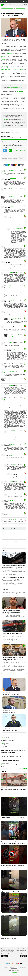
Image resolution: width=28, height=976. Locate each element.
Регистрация (14, 541)
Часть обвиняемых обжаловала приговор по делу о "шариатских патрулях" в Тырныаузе (13, 566)
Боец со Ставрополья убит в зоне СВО (11, 756)
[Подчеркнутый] (8, 528)
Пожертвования (24, 953)
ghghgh (11, 245)
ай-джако (12, 371)
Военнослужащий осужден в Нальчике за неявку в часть (14, 765)
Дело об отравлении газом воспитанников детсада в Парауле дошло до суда (13, 578)
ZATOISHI (11, 500)
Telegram (5, 119)
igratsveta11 (12, 512)
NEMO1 (14, 349)
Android (17, 113)
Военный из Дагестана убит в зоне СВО (11, 760)
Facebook (5, 123)
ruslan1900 (12, 206)
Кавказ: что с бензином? (7, 8)
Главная (2, 9)
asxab (11, 326)
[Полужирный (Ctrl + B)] (3, 528)
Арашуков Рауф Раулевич (8, 712)
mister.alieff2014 (13, 178)
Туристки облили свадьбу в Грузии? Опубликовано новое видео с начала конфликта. (13, 842)
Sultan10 (14, 430)
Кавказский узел (10, 53)
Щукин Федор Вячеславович (9, 730)
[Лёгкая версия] (6, 1)
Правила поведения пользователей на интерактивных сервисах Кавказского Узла (14, 968)
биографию (16, 87)
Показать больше (14, 942)
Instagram (9, 123)
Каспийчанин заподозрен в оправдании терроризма (12, 634)
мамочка (11, 170)
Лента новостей (9, 9)
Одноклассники (21, 123)
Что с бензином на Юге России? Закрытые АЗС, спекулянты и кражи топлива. (13, 937)
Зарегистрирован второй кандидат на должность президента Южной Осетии (13, 751)
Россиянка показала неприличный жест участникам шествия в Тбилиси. (11, 914)
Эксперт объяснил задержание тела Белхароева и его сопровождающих (11, 611)
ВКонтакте (15, 123)
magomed (12, 397)
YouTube (5, 126)
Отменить (14, 544)
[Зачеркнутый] (11, 528)
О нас (2, 953)
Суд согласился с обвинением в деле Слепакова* (11, 588)
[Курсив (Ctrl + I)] (6, 528)
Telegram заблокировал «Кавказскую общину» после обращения (12, 866)
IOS (20, 113)
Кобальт (11, 188)
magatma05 (12, 444)
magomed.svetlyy (13, 196)
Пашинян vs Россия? (20, 8)
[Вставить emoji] (14, 528)
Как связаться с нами (12, 953)
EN (4, 1)
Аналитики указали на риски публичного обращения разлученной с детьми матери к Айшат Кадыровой (13, 659)
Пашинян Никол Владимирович (10, 694)
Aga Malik (12, 285)
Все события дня (23, 768)
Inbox (11, 363)
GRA (14, 493)
